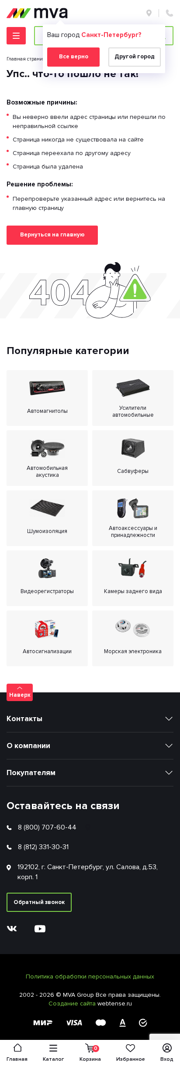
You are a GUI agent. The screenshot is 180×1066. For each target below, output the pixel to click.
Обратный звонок (39, 902)
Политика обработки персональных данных (90, 976)
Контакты (24, 718)
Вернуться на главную (52, 234)
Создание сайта (72, 1003)
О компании (28, 745)
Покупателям (31, 772)
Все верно (73, 56)
